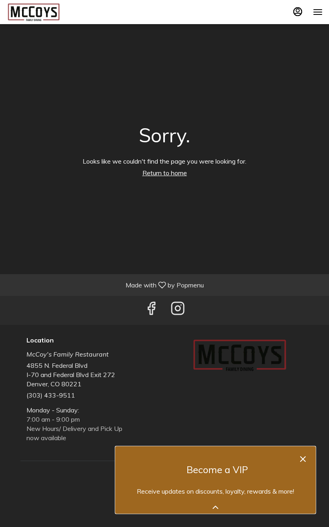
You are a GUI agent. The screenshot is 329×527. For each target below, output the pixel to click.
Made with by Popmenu (105, 284)
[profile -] (298, 11)
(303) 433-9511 (50, 395)
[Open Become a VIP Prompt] (215, 507)
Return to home (164, 173)
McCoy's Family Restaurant (240, 355)
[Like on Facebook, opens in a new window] (151, 310)
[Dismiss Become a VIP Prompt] (303, 459)
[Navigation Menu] (318, 12)
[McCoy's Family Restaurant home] (42, 12)
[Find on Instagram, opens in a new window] (178, 310)
